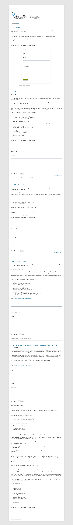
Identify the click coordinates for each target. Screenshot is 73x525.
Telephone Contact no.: (27, 57)
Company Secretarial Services (19, 261)
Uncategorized (25, 177)
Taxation (51, 8)
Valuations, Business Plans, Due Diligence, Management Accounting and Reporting (34, 345)
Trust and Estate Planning (18, 184)
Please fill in (32, 79)
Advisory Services (23, 8)
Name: (24, 49)
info (18, 23)
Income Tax (14, 92)
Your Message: (26, 66)
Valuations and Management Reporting (25, 510)
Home (12, 8)
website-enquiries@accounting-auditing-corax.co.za (22, 42)
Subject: (24, 61)
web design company (58, 175)
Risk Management (16, 27)
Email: (24, 53)
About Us (16, 8)
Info (47, 8)
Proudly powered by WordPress (16, 519)
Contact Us (42, 8)
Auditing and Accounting (33, 8)
